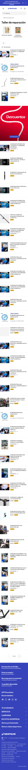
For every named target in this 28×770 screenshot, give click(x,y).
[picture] (4, 54)
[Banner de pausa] (23, 3)
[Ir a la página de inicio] (12, 8)
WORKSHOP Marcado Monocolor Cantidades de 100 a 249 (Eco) (18, 258)
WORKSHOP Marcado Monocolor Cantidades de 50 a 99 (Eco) (18, 343)
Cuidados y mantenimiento (18, 36)
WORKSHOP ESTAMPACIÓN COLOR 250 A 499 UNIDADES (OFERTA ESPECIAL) (17, 202)
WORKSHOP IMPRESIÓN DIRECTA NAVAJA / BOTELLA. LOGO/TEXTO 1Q (17, 160)
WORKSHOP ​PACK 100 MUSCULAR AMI (16, 526)
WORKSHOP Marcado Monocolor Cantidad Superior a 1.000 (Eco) (18, 386)
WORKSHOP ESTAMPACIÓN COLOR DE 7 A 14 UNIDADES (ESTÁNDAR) (17, 145)
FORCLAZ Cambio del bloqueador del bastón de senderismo (17, 216)
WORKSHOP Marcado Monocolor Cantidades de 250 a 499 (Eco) (18, 371)
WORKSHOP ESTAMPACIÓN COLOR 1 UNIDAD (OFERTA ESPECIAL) (17, 428)
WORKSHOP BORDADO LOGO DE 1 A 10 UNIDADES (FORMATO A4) (18, 470)
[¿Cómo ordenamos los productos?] (2, 47)
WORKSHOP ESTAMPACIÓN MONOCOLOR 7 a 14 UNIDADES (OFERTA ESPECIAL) (18, 484)
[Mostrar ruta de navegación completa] (2, 17)
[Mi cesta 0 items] (25, 8)
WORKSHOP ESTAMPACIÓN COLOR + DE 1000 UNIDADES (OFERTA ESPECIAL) (17, 357)
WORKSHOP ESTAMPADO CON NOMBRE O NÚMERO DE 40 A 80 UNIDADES (18, 555)
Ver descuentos (14, 136)
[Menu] (3, 8)
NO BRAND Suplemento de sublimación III (17, 316)
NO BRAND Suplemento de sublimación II (17, 66)
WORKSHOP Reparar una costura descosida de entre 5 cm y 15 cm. (18, 80)
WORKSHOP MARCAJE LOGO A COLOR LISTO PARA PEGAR (18, 568)
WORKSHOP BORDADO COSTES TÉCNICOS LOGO (18, 93)
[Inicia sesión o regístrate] (21, 8)
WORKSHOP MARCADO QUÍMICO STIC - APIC (16, 611)
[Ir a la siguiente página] (19, 656)
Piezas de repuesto (7, 35)
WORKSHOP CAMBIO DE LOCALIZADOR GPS (16, 498)
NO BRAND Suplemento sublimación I (16, 413)
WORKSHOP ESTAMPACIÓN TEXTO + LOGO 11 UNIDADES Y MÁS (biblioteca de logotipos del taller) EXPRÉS (18, 584)
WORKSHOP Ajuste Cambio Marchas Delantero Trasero (17, 399)
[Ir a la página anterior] (9, 656)
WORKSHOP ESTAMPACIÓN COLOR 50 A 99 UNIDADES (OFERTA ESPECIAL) (17, 230)
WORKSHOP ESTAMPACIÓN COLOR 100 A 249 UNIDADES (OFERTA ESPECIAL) (17, 287)
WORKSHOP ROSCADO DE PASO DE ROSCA (17, 540)
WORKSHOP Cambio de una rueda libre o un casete (17, 625)
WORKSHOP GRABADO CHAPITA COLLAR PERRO (16, 441)
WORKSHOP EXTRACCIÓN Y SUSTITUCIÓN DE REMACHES (17, 512)
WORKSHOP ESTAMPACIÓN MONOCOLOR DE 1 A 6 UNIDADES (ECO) (17, 456)
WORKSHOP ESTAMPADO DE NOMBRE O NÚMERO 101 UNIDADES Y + (17, 598)
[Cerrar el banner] (25, 3)
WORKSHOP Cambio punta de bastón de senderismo (18, 173)
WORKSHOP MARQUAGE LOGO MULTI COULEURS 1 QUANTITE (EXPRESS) (18, 244)
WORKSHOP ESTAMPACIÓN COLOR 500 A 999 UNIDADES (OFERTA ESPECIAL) (17, 273)
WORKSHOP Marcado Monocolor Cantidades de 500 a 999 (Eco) (18, 301)
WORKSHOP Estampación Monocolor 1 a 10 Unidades (17, 639)
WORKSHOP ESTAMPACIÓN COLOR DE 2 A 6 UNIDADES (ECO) (17, 51)
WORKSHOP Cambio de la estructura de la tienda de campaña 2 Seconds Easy (17, 329)
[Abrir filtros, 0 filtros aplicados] (3, 43)
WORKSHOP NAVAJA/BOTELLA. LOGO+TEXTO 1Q (18, 187)
